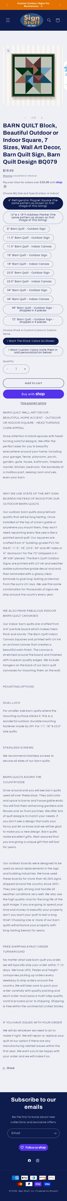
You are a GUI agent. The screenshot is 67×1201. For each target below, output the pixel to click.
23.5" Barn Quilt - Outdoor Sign (28, 272)
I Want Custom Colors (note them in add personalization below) (33, 351)
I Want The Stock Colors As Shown (31, 341)
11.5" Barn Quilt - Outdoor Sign (28, 237)
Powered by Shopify (47, 1191)
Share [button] (11, 1068)
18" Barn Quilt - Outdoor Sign (27, 255)
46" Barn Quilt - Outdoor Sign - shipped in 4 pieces (33, 309)
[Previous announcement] (7, 5)
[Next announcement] (60, 5)
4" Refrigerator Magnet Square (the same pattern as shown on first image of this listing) (33, 203)
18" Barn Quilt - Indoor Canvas (28, 264)
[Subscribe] (55, 1133)
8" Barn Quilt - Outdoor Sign (26, 228)
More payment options (33, 403)
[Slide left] (25, 118)
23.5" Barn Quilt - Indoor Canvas (29, 281)
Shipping (7, 176)
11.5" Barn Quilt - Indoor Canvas (29, 246)
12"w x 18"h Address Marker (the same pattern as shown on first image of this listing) (33, 217)
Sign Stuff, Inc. (27, 1191)
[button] (8, 20)
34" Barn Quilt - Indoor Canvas (28, 299)
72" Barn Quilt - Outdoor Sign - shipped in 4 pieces (33, 321)
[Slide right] (42, 118)
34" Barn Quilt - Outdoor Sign (27, 290)
